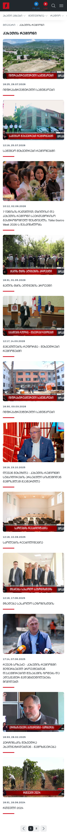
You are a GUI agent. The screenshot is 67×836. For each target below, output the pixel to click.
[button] (14, 15)
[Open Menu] (61, 6)
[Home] (6, 5)
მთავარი (9, 25)
